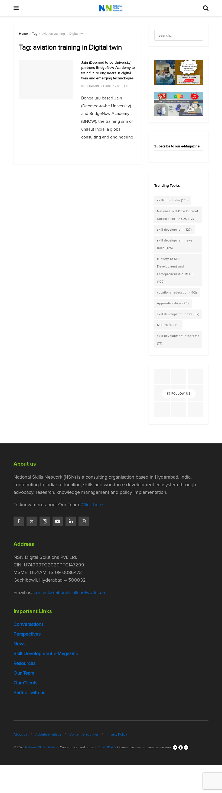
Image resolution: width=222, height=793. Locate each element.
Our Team (24, 672)
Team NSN (92, 86)
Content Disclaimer (83, 734)
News (19, 643)
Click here (92, 504)
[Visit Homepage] (110, 8)
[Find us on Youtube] (58, 521)
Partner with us (29, 692)
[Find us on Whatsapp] (84, 521)
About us (20, 734)
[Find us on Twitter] (32, 521)
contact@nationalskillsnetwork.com (70, 592)
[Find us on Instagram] (45, 521)
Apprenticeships (173, 303)
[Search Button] (205, 8)
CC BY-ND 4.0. (105, 747)
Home (23, 33)
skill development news (178, 314)
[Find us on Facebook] (19, 521)
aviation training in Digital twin (64, 33)
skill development (174, 229)
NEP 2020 (168, 325)
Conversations (29, 624)
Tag (34, 33)
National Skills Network (42, 747)
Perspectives (27, 633)
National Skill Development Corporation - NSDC (177, 215)
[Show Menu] (16, 8)
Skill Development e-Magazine (46, 653)
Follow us (180, 393)
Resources (24, 663)
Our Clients (25, 682)
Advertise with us (48, 734)
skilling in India (172, 200)
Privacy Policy (116, 734)
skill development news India (174, 244)
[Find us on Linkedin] (71, 521)
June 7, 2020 (112, 86)
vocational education (177, 292)
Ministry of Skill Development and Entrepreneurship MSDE (175, 270)
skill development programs (178, 340)
